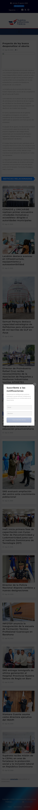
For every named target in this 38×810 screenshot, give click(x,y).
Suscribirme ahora (19, 420)
